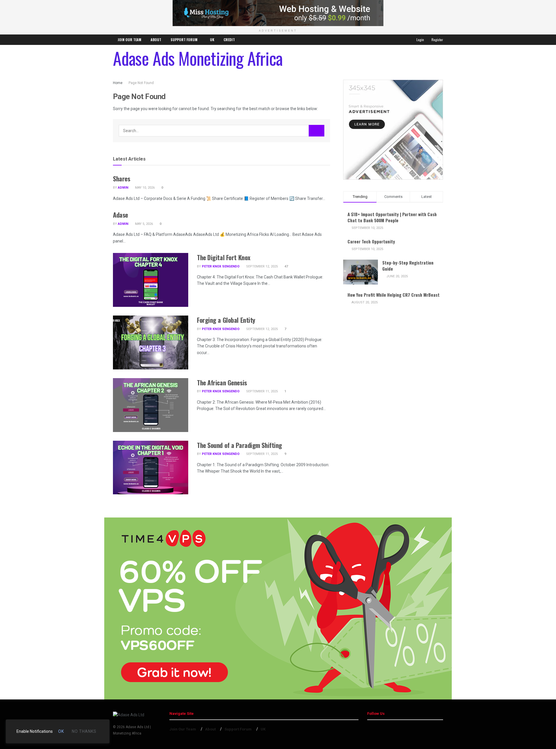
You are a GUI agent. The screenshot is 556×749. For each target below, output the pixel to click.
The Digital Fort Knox (223, 257)
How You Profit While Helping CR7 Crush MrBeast (394, 294)
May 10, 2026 (144, 187)
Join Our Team (129, 39)
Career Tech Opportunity (371, 241)
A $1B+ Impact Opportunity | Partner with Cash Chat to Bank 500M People (392, 217)
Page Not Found (141, 83)
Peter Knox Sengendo (220, 266)
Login (420, 39)
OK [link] (61, 731)
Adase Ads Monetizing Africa (198, 58)
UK (212, 39)
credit (229, 39)
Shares (121, 178)
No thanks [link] (84, 731)
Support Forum (184, 39)
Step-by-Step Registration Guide (408, 265)
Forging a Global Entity (226, 320)
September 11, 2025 (261, 391)
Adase (120, 214)
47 (286, 266)
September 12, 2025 (261, 266)
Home (117, 83)
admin (123, 187)
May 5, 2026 (143, 224)
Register (437, 39)
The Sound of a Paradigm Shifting (239, 445)
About (156, 39)
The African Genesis (222, 382)
